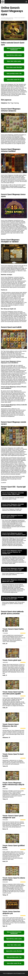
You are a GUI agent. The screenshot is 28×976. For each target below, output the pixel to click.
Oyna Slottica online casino (14, 55)
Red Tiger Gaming (13, 103)
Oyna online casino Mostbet (14, 67)
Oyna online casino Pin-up (14, 79)
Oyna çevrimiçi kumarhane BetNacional (14, 49)
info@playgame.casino (11, 973)
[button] (26, 1)
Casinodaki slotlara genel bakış (7, 17)
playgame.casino (21, 973)
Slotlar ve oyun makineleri (19, 17)
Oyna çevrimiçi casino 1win (14, 73)
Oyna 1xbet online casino (14, 61)
